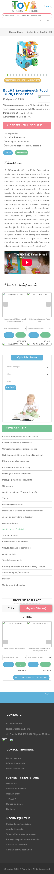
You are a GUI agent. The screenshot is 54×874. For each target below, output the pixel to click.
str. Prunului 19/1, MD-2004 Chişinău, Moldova (28, 734)
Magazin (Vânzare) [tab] (36, 608)
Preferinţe (22, 152)
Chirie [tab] (11, 608)
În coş (8, 152)
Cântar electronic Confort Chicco (14, 648)
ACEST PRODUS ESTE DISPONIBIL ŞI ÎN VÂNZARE (22, 80)
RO (47, 6)
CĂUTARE (10, 387)
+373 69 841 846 (14, 723)
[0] (38, 22)
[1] (31, 22)
